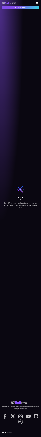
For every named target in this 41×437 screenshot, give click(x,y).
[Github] (36, 416)
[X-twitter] (12, 416)
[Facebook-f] (4, 416)
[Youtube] (28, 416)
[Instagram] (20, 416)
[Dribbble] (20, 421)
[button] (37, 3)
